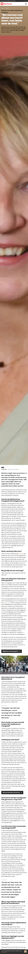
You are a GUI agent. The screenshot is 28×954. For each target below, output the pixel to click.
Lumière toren (7, 602)
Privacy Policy (4, 952)
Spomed (20, 554)
